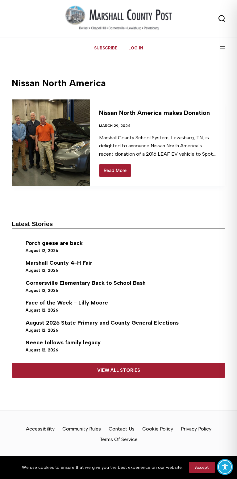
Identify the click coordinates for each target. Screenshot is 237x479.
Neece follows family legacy (63, 342)
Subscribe (105, 48)
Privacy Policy (196, 429)
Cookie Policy (157, 429)
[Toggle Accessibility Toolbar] (225, 467)
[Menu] (222, 48)
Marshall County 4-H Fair (59, 262)
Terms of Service (119, 439)
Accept (202, 467)
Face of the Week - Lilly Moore (67, 302)
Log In (135, 48)
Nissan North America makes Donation (154, 112)
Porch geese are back (54, 243)
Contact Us (122, 429)
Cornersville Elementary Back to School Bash (86, 282)
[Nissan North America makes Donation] (50, 142)
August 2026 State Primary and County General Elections (102, 322)
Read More (117, 172)
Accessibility (40, 429)
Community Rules (81, 429)
